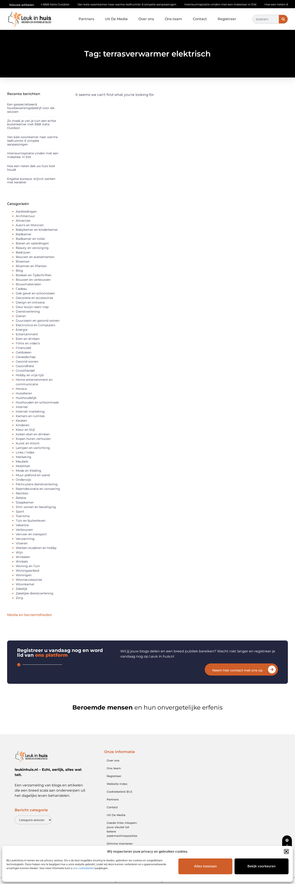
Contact (200, 19)
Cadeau (21, 289)
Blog (19, 271)
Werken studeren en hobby (36, 548)
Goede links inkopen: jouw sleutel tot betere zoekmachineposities (122, 829)
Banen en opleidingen (32, 243)
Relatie (21, 498)
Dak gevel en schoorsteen (35, 293)
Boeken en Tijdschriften (33, 275)
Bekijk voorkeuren (261, 866)
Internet (22, 407)
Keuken (21, 421)
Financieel (23, 348)
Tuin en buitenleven (30, 521)
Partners (86, 19)
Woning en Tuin (28, 566)
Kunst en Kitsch (28, 443)
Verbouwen (24, 530)
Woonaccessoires (29, 580)
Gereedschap (25, 357)
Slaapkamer (25, 502)
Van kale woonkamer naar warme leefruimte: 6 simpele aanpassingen (111, 4)
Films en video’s (28, 343)
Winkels (22, 561)
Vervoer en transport (31, 534)
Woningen (24, 575)
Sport (20, 511)
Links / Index (25, 452)
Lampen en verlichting (33, 448)
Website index (117, 784)
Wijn (19, 552)
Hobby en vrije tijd (29, 375)
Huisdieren (24, 393)
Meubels (22, 461)
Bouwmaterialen (28, 284)
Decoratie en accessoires (34, 298)
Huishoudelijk (26, 398)
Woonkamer (25, 584)
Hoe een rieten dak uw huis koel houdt (31, 168)
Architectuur (25, 216)
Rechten (22, 493)
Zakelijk (21, 589)
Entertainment (27, 334)
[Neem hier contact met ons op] (272, 669)
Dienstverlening (28, 311)
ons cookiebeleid (83, 868)
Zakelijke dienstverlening (34, 593)
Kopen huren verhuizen (33, 439)
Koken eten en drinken (33, 434)
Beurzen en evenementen (35, 257)
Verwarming (25, 539)
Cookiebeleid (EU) (119, 791)
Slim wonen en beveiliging (36, 507)
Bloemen (23, 261)
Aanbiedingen (26, 211)
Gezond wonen (27, 361)
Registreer (227, 19)
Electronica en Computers (35, 325)
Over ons (146, 19)
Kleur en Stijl (25, 430)
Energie (21, 330)
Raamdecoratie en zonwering (38, 489)
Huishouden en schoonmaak (37, 402)
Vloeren (21, 543)
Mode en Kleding (28, 471)
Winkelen (23, 557)
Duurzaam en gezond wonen (37, 321)
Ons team (173, 19)
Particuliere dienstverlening (37, 484)
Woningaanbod (27, 571)
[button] (286, 851)
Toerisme (23, 516)
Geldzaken (23, 352)
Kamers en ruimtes (30, 416)
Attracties (23, 221)
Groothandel (25, 371)
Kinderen (22, 425)
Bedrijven (23, 252)
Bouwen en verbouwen (33, 280)
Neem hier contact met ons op (237, 670)
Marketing (23, 457)
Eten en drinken (28, 339)
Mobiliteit (23, 466)
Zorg (19, 598)
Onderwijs (23, 480)
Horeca (21, 389)
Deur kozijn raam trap (32, 307)
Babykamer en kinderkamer (37, 230)
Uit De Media (116, 19)
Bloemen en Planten (31, 266)
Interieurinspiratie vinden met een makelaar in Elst (205, 4)
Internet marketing (30, 411)
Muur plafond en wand (33, 475)
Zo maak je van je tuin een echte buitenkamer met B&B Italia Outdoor (31, 124)
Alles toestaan (205, 866)
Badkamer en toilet (30, 239)
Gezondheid (25, 366)
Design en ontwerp (30, 302)
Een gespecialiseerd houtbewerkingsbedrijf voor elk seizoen (30, 108)
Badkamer (24, 234)
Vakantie (22, 525)
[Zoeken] (283, 19)
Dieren (21, 316)
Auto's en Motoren (30, 225)
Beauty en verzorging (32, 248)
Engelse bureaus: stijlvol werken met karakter (31, 180)
